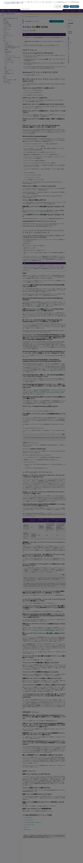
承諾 (66, 6)
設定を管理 (58, 6)
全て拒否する (74, 6)
